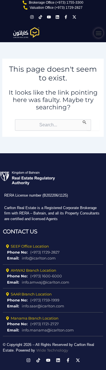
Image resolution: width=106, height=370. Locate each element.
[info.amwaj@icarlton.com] (53, 282)
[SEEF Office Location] (53, 246)
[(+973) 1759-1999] (53, 300)
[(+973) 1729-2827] (53, 252)
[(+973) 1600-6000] (53, 276)
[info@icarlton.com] (53, 258)
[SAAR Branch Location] (53, 294)
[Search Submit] (85, 121)
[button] (98, 33)
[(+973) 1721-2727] (53, 324)
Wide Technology (52, 350)
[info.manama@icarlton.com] (53, 330)
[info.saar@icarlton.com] (53, 306)
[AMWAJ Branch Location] (53, 270)
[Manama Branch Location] (53, 318)
